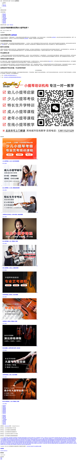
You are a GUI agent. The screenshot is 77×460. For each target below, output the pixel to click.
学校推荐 (14, 444)
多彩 (4, 444)
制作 (47, 443)
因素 (25, 442)
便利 (12, 444)
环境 (6, 442)
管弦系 (13, 438)
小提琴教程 (5, 18)
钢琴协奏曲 (52, 439)
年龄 (8, 439)
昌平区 (42, 442)
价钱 (60, 443)
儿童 (12, 443)
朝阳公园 (27, 444)
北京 (39, 438)
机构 (65, 438)
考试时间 (4, 405)
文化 (66, 443)
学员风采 (4, 20)
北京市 (38, 443)
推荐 (40, 442)
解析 (2, 444)
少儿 (1, 439)
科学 (70, 439)
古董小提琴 (70, 437)
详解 (62, 439)
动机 (24, 443)
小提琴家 (7, 438)
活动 (50, 443)
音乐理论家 (36, 438)
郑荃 (2, 438)
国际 (2, 443)
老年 (58, 442)
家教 (43, 438)
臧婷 (70, 438)
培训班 (16, 442)
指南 (70, 442)
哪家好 (5, 439)
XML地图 (36, 446)
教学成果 (4, 19)
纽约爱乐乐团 (13, 439)
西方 (33, 442)
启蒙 (55, 443)
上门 (38, 442)
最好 (10, 444)
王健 (49, 438)
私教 (48, 442)
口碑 (63, 437)
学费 (57, 439)
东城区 (29, 443)
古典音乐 (35, 442)
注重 (48, 443)
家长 (58, 437)
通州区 (10, 442)
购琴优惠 (4, 411)
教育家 (11, 438)
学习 (47, 437)
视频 (52, 442)
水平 (12, 442)
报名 (13, 443)
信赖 (19, 442)
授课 (61, 443)
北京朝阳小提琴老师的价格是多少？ (10, 75)
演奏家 (21, 442)
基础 (8, 442)
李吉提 (28, 438)
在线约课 (4, 22)
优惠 (27, 442)
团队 (23, 442)
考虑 (62, 442)
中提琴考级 (15, 437)
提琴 (61, 437)
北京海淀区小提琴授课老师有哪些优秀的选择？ (12, 77)
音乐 (54, 437)
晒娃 (51, 438)
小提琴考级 (10, 437)
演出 (3, 44)
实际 (30, 444)
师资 (65, 437)
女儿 (53, 438)
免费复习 (4, 406)
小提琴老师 (13, 35)
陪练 (74, 439)
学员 (1, 442)
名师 (68, 439)
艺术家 (48, 439)
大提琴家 (46, 438)
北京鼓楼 (18, 444)
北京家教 (28, 439)
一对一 (41, 438)
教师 (64, 439)
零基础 (53, 443)
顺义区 (41, 443)
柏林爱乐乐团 (44, 439)
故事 (64, 442)
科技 (8, 443)
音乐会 (63, 438)
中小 (6, 443)
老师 (56, 437)
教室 (29, 442)
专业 (35, 437)
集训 (70, 443)
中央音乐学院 (5, 437)
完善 (8, 444)
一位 (74, 442)
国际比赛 (72, 438)
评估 (6, 444)
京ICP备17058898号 (30, 446)
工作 (41, 437)
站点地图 (39, 446)
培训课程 (4, 15)
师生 (4, 443)
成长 (50, 442)
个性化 (3, 442)
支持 (24, 444)
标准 (61, 439)
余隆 (21, 439)
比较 (14, 442)
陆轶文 (23, 439)
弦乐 (25, 443)
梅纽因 (4, 438)
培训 (3, 439)
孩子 (43, 437)
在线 (56, 442)
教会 (31, 442)
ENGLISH (4, 6)
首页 (8, 24)
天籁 (22, 444)
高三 (68, 443)
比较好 (68, 442)
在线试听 (4, 407)
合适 (15, 443)
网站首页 (4, 415)
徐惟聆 (16, 438)
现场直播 (24, 438)
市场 (32, 443)
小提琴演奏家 (32, 439)
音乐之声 (4, 21)
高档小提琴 (19, 443)
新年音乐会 (18, 439)
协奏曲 (60, 438)
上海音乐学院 (20, 438)
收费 (59, 439)
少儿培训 (44, 443)
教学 (59, 437)
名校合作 (4, 413)
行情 (34, 443)
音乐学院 (32, 437)
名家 (54, 442)
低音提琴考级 (24, 437)
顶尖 (72, 442)
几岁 (9, 439)
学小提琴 (28, 437)
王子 (67, 437)
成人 (22, 443)
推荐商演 (4, 412)
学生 (66, 439)
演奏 (72, 439)
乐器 (45, 442)
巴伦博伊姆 (40, 439)
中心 (60, 442)
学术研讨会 (31, 438)
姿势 (10, 443)
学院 (36, 439)
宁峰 (26, 439)
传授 (27, 443)
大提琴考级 (19, 437)
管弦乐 (57, 443)
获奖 (75, 438)
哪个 (65, 442)
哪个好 (64, 443)
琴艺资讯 (4, 17)
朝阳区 (67, 438)
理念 (72, 443)
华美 (21, 444)
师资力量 (4, 16)
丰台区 (50, 437)
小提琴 (45, 437)
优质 (47, 442)
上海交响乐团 (56, 438)
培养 (52, 437)
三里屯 (74, 443)
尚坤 (55, 439)
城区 (36, 443)
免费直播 (4, 408)
